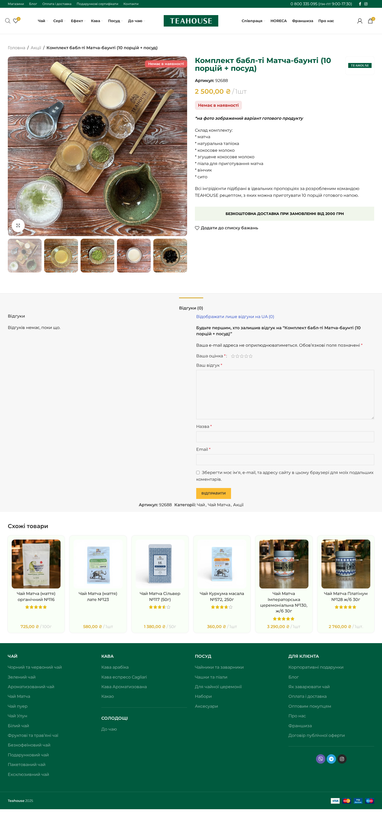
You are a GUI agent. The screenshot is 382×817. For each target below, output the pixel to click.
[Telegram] (331, 759)
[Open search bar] (7, 20)
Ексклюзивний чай (28, 774)
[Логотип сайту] (191, 20)
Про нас (297, 715)
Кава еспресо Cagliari (124, 677)
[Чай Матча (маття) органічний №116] (36, 564)
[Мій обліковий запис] (360, 21)
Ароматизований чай (31, 686)
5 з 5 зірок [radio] (250, 356)
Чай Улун (17, 715)
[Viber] (320, 759)
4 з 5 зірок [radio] (246, 356)
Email (203, 449)
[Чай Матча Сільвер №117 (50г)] (160, 564)
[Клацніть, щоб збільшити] (18, 225)
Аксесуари (206, 706)
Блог (293, 677)
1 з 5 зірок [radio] (233, 356)
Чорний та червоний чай (35, 667)
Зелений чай (22, 677)
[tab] (191, 305)
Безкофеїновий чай (29, 745)
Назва (204, 426)
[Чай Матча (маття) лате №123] (98, 564)
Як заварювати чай (309, 686)
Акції (36, 47)
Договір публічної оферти (316, 735)
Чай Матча (219, 504)
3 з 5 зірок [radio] (242, 356)
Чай (201, 504)
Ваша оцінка (211, 356)
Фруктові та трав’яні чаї (33, 735)
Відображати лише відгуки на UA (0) (235, 316)
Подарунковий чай (28, 754)
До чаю (109, 729)
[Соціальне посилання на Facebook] (360, 4)
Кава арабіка (115, 667)
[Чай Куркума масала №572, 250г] (221, 564)
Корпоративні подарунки (316, 667)
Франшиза (300, 725)
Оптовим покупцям (309, 706)
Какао (107, 696)
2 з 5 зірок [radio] (237, 356)
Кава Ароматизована (124, 686)
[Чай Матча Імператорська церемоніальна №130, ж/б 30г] (283, 564)
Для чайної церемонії (218, 686)
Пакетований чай (26, 764)
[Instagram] (342, 759)
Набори (203, 696)
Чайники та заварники (219, 667)
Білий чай (18, 725)
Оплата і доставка (307, 696)
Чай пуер (18, 706)
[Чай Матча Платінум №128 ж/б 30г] (345, 564)
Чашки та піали (211, 677)
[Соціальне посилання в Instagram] (366, 4)
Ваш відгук (209, 365)
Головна (16, 47)
